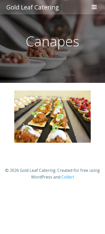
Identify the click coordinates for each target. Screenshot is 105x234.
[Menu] (94, 7)
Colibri (67, 177)
